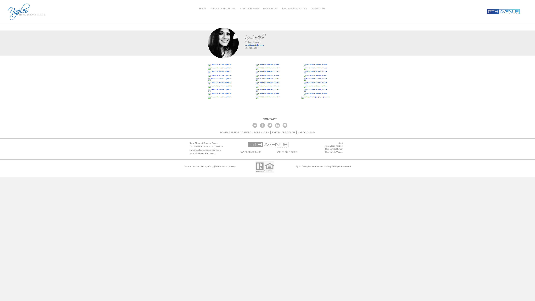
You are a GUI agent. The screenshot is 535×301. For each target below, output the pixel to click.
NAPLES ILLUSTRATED (294, 8)
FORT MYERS (261, 132)
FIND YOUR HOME (249, 8)
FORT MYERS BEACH (283, 132)
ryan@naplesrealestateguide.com (205, 150)
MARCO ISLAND (306, 132)
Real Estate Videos (334, 152)
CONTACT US (318, 8)
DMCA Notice (221, 166)
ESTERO (246, 132)
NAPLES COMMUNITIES (222, 8)
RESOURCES (270, 8)
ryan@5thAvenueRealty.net (202, 153)
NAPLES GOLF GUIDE (287, 152)
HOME (202, 8)
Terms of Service (192, 166)
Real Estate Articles (334, 146)
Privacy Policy (207, 166)
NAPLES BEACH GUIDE (250, 152)
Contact (270, 119)
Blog (341, 143)
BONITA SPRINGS (230, 132)
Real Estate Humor (334, 149)
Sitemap (232, 166)
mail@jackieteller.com (254, 45)
